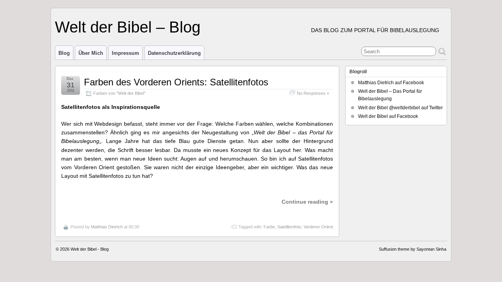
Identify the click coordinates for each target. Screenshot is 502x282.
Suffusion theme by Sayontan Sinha (412, 249)
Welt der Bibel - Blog (90, 249)
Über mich (90, 53)
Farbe (269, 226)
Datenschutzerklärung (174, 53)
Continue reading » (307, 202)
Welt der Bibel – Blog (127, 27)
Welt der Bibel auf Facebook (388, 116)
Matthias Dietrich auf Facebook (391, 82)
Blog (64, 53)
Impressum (125, 53)
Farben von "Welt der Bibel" (119, 93)
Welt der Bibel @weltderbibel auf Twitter (400, 107)
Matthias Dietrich (107, 226)
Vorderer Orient (318, 226)
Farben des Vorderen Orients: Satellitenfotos (176, 82)
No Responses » (313, 93)
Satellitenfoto (289, 226)
